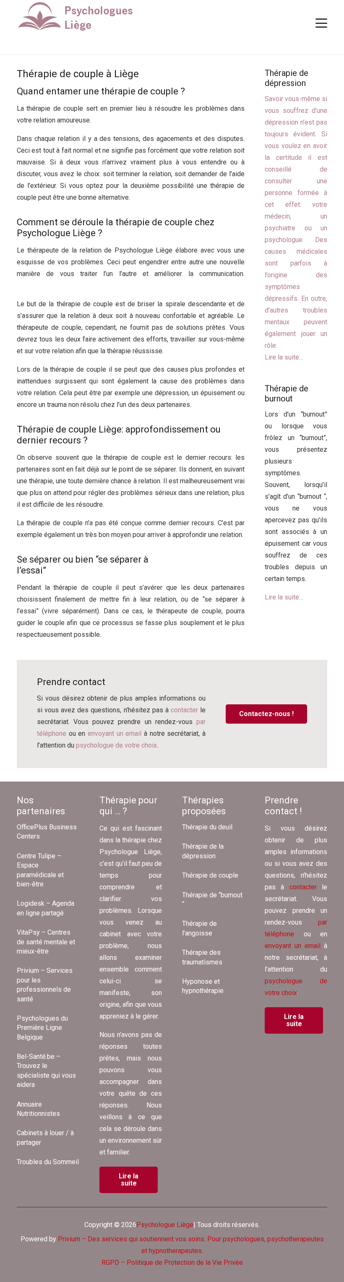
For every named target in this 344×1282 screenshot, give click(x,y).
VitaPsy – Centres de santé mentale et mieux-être (46, 941)
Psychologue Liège (164, 1225)
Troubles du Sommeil (48, 1162)
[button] (321, 23)
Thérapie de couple (210, 875)
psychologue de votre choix (116, 745)
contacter (184, 710)
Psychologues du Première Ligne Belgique (42, 1027)
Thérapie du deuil (207, 827)
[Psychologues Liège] (78, 17)
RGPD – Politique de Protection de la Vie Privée (172, 1262)
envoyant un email (114, 733)
